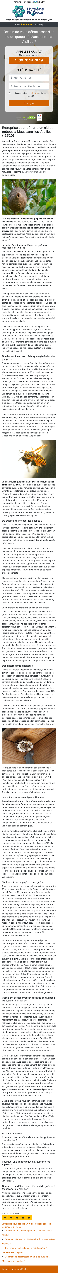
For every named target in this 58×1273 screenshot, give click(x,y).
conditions (33, 93)
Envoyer (29, 103)
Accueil (5, 1269)
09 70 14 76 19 (30, 60)
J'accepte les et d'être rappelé (30, 95)
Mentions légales (20, 1269)
